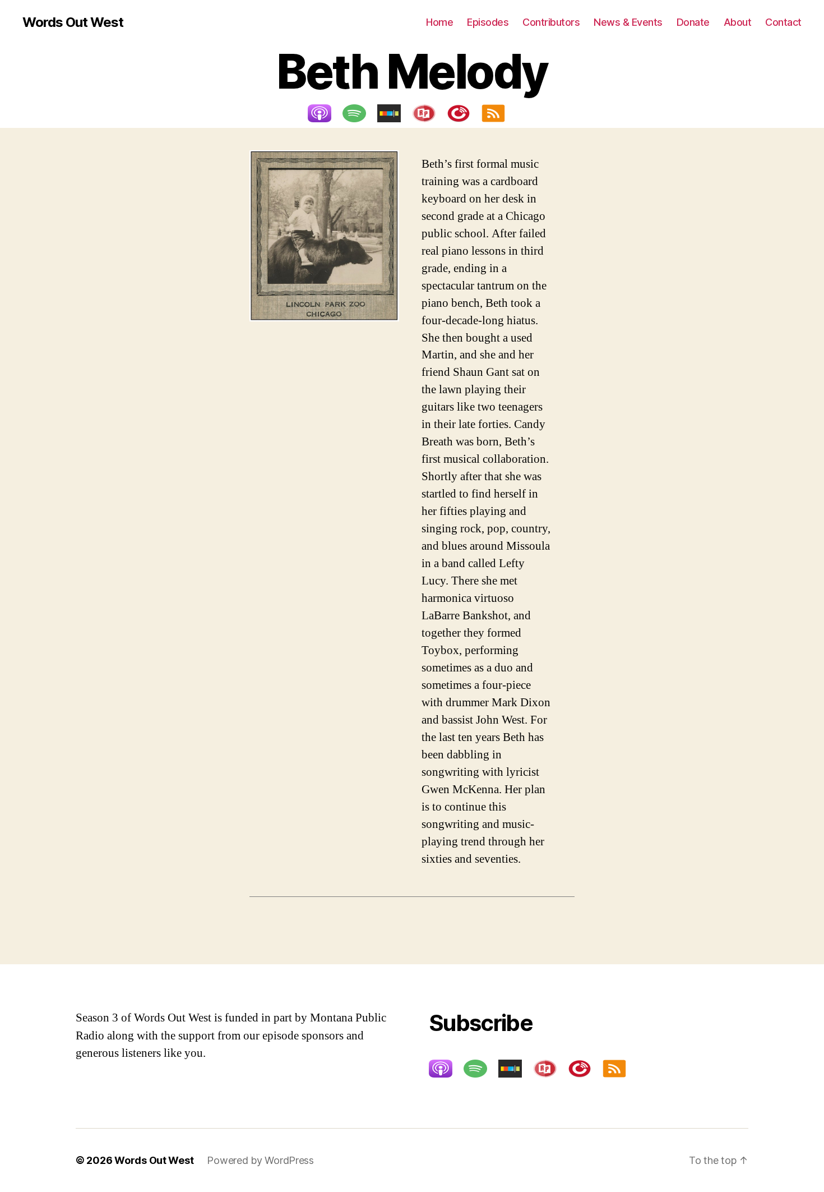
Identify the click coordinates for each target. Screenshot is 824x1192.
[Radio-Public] (429, 113)
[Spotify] (359, 113)
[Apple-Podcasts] (325, 113)
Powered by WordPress (260, 1160)
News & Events (628, 22)
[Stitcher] (394, 113)
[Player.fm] (464, 113)
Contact (783, 22)
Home (439, 22)
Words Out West (72, 22)
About (738, 22)
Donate (693, 22)
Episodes (487, 22)
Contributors (551, 22)
